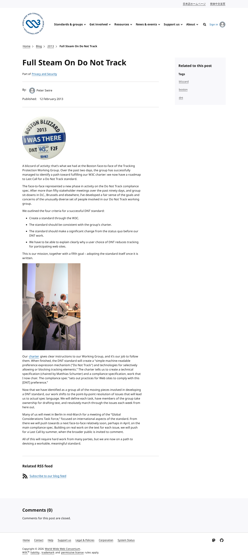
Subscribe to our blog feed (48, 476)
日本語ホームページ (194, 4)
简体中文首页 (218, 4)
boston (183, 90)
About (190, 24)
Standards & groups (68, 24)
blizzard (184, 82)
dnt (181, 98)
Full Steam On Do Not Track (78, 46)
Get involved (99, 24)
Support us (172, 24)
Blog (39, 46)
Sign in (214, 24)
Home (26, 46)
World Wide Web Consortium (62, 549)
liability (35, 552)
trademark (48, 552)
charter (34, 356)
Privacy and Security (44, 74)
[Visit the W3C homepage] (33, 24)
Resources (121, 24)
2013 (50, 46)
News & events (146, 24)
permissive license (72, 552)
